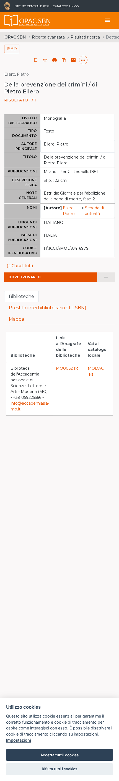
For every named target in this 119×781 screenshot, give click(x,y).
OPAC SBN (15, 37)
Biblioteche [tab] (21, 296)
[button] (45, 60)
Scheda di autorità (94, 210)
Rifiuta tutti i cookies (59, 769)
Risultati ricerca (85, 37)
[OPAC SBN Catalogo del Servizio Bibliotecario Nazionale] (11, 20)
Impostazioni (18, 740)
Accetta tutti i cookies (59, 755)
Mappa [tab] (16, 319)
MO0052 (67, 368)
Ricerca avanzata (48, 37)
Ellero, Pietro (69, 210)
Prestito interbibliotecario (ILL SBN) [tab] (47, 307)
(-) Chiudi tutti (20, 265)
